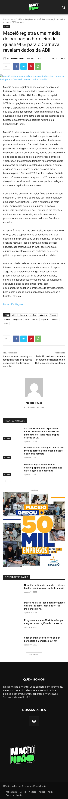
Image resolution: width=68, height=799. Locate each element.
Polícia (50, 792)
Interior (19, 795)
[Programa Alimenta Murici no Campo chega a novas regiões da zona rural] (12, 625)
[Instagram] (34, 721)
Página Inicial (11, 792)
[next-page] (10, 481)
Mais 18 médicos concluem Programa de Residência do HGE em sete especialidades (50, 359)
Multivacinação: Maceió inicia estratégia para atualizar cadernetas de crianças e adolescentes (43, 467)
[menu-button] (5, 7)
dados (33, 315)
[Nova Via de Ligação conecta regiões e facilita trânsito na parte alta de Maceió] (12, 590)
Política (42, 792)
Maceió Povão (17, 58)
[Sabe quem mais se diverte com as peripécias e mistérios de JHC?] (12, 642)
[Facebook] (16, 66)
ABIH (14, 315)
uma (6, 323)
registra (44, 319)
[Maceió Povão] (5, 58)
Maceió (14, 19)
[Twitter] (23, 66)
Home (6, 19)
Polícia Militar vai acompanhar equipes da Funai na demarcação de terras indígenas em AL (44, 605)
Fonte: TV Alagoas (13, 304)
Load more (33, 654)
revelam (54, 319)
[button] (63, 7)
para (27, 319)
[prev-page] (5, 481)
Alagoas (32, 792)
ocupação (17, 319)
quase (34, 319)
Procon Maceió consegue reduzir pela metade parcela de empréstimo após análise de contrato (44, 450)
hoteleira (43, 315)
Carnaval (23, 315)
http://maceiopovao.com (34, 407)
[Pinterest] (31, 66)
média (7, 319)
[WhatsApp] (38, 66)
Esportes (10, 795)
